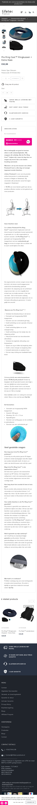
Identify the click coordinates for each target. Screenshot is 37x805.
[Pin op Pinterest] (11, 92)
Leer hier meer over (18, 802)
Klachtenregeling (7, 708)
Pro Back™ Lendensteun (26, 631)
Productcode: (5, 73)
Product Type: (5, 70)
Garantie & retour (7, 698)
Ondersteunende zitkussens (18, 18)
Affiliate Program (7, 714)
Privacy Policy (6, 704)
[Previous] (10, 38)
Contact (4, 688)
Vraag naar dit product (12, 84)
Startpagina (4, 18)
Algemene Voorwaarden (9, 691)
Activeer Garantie (7, 701)
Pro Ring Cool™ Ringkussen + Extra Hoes (12, 20)
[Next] (31, 38)
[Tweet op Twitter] (7, 92)
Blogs (3, 711)
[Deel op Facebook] (3, 92)
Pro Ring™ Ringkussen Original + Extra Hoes (8, 632)
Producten (4, 730)
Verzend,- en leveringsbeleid (11, 694)
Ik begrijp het (31, 802)
